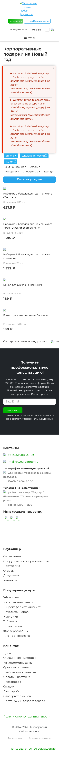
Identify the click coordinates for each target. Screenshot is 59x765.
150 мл (11, 161)
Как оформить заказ (17, 662)
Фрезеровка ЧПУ (16, 631)
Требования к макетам (19, 672)
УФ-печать (11, 597)
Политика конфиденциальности (27, 716)
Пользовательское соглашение (33, 748)
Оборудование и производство (26, 561)
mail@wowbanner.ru (23, 461)
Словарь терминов (17, 696)
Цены (7, 653)
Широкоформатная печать (22, 607)
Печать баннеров (16, 611)
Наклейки (10, 616)
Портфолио (11, 565)
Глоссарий (11, 691)
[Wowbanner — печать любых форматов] (29, 9)
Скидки (8, 686)
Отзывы (8, 570)
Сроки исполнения (17, 667)
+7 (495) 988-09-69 (18, 30)
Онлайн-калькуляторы (19, 657)
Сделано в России (34, 155)
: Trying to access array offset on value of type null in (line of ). (30, 109)
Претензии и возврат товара (24, 701)
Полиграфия (12, 626)
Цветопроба (12, 681)
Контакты (10, 580)
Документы (11, 575)
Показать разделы (29, 179)
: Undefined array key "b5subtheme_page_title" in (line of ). (30, 83)
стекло (11, 155)
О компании (12, 556)
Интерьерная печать (18, 602)
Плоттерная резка (16, 635)
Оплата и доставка (16, 677)
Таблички (10, 621)
